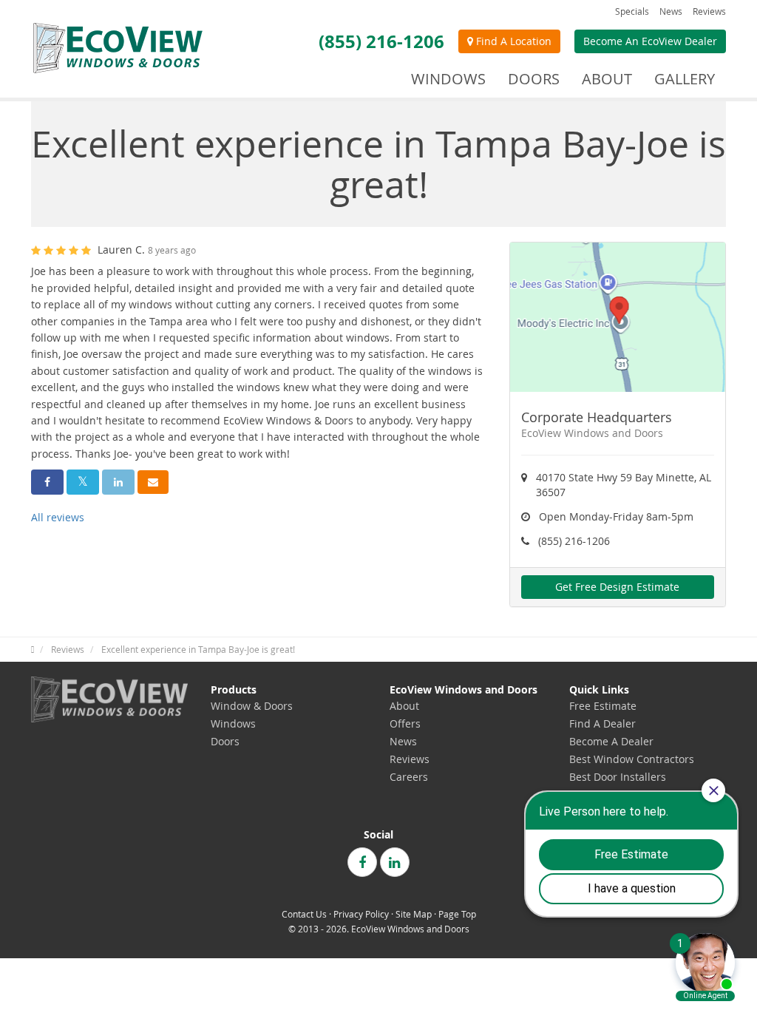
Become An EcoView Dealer (650, 41)
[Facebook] (362, 862)
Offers (405, 723)
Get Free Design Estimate (617, 587)
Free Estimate (603, 706)
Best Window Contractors (631, 759)
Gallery (684, 79)
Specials (632, 11)
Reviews (709, 11)
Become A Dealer (611, 741)
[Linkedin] (395, 862)
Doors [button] (534, 79)
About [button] (607, 79)
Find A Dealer (602, 723)
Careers (409, 777)
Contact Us (304, 914)
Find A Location (512, 41)
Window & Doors (252, 706)
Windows (233, 723)
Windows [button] (448, 79)
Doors (225, 741)
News (670, 11)
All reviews (57, 517)
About (404, 706)
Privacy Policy (361, 914)
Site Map (414, 914)
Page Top (457, 914)
